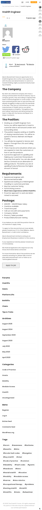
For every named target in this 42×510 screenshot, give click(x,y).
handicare (9, 469)
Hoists (5, 289)
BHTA (17, 449)
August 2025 (7, 324)
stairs (18, 492)
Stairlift (5, 392)
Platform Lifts (8, 295)
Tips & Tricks (7, 312)
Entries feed (7, 421)
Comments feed (8, 427)
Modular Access (8, 386)
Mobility (5, 381)
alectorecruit (21, 64)
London (17, 55)
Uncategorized (8, 398)
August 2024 (7, 329)
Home (12, 6)
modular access (21, 476)
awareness (17, 445)
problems (30, 484)
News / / (23, 6)
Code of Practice (9, 370)
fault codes (20, 465)
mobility (8, 476)
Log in (4, 416)
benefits (8, 449)
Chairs (5, 306)
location (23, 472)
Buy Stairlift (9, 457)
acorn (7, 445)
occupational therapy (13, 484)
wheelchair (28, 492)
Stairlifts (6, 283)
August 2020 (7, 340)
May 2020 (6, 352)
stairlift (24, 488)
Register (33, 2)
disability (8, 465)
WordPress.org (8, 432)
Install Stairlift (10, 472)
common (25, 461)
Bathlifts (6, 300)
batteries (29, 445)
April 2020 (6, 357)
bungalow (28, 453)
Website (31, 64)
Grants (5, 375)
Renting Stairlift (11, 488)
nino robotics (19, 480)
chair (20, 457)
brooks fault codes (12, 453)
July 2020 (6, 346)
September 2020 (9, 335)
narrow (7, 480)
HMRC (19, 469)
